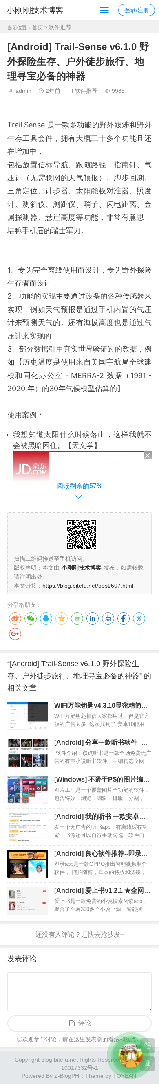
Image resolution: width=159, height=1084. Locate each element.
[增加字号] (136, 91)
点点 (108, 618)
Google (15, 634)
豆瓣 (77, 618)
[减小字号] (148, 91)
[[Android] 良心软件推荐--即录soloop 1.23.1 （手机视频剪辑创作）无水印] (27, 864)
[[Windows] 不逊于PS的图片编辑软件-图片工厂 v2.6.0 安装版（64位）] (27, 790)
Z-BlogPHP (68, 1076)
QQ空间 (61, 618)
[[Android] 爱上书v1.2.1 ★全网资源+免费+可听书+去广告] (27, 901)
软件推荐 (60, 27)
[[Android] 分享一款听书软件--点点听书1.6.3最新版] (27, 753)
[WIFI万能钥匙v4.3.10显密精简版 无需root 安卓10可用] (27, 716)
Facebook (123, 618)
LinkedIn (92, 618)
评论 (84, 1023)
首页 (37, 27)
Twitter (139, 618)
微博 (15, 618)
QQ (46, 618)
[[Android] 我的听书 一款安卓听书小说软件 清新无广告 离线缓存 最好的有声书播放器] (27, 827)
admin (23, 90)
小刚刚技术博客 (35, 10)
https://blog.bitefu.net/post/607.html (87, 585)
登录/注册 (136, 10)
